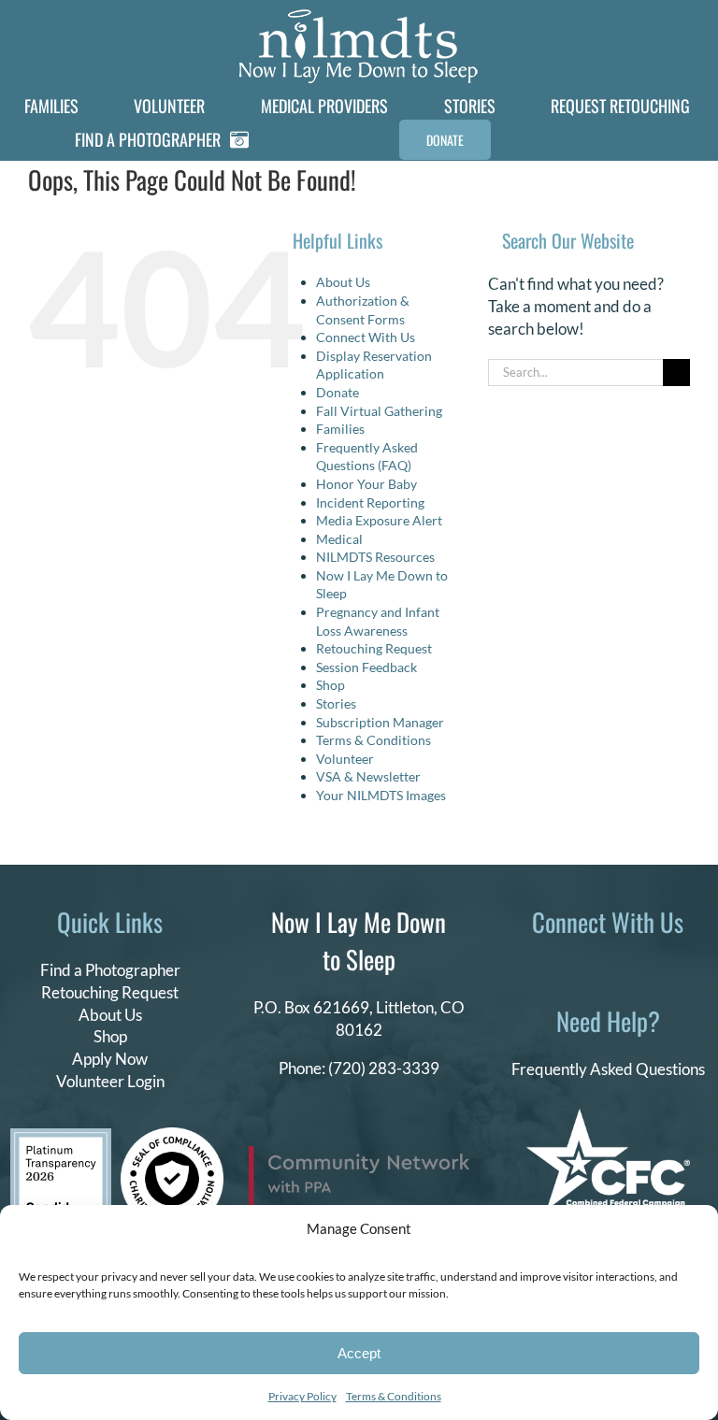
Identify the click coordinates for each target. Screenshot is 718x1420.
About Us (343, 282)
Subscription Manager (380, 722)
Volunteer (345, 759)
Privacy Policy (302, 1396)
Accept (359, 1353)
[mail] (652, 966)
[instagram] (592, 966)
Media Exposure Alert (379, 520)
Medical (339, 539)
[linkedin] (622, 966)
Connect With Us (365, 337)
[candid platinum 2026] (60, 1136)
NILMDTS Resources (375, 557)
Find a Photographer (110, 970)
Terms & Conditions (393, 1396)
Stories (336, 703)
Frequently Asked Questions (608, 1069)
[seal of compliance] (172, 1135)
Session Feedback (366, 667)
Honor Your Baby (366, 484)
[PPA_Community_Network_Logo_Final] (359, 1154)
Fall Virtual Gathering (379, 411)
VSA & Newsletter (368, 776)
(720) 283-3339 (383, 1068)
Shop (330, 685)
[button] (639, 140)
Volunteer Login (110, 1081)
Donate (337, 392)
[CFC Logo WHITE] (608, 1116)
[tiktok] (562, 966)
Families (340, 429)
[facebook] (532, 966)
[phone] (682, 966)
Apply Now (110, 1059)
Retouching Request (374, 648)
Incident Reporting (370, 502)
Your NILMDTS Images (381, 795)
